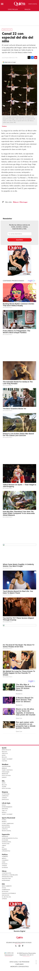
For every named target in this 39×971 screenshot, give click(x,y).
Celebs (4, 786)
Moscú (16, 202)
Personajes (5, 772)
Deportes (5, 808)
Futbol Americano (8, 823)
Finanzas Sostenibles (9, 893)
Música (4, 812)
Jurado (4, 777)
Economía (5, 840)
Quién (4, 748)
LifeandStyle (6, 851)
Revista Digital (32, 4)
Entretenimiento (7, 807)
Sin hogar (24, 202)
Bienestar (5, 773)
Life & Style (6, 803)
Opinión (4, 797)
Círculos (5, 753)
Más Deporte (6, 827)
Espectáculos (13, 9)
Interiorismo (6, 880)
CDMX (3, 862)
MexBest (5, 764)
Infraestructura (7, 876)
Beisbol (4, 821)
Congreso (5, 860)
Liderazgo (5, 795)
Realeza (27, 9)
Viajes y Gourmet (7, 759)
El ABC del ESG (6, 897)
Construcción (6, 873)
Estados (4, 863)
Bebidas (4, 768)
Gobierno (5, 856)
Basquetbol (6, 825)
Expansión (6, 834)
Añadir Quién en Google (10, 62)
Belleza (4, 757)
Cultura (4, 760)
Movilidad (5, 891)
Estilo (4, 805)
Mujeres (5, 792)
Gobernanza (6, 889)
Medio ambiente (7, 886)
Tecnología (5, 843)
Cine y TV (4, 810)
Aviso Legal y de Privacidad (19, 962)
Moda (3, 755)
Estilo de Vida (6, 775)
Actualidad (5, 794)
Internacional (6, 841)
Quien (15, 945)
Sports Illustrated (8, 818)
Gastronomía (6, 766)
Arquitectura (6, 878)
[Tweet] (29, 57)
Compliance (19, 964)
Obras (4, 845)
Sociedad (5, 867)
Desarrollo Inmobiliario (10, 875)
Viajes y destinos (7, 770)
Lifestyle (5, 829)
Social (4, 887)
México (4, 858)
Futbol (4, 819)
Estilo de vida (6, 788)
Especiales (5, 799)
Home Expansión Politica (10, 838)
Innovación (5, 895)
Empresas (5, 836)
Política (5, 854)
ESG (3, 884)
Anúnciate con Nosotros (19, 966)
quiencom (24, 945)
